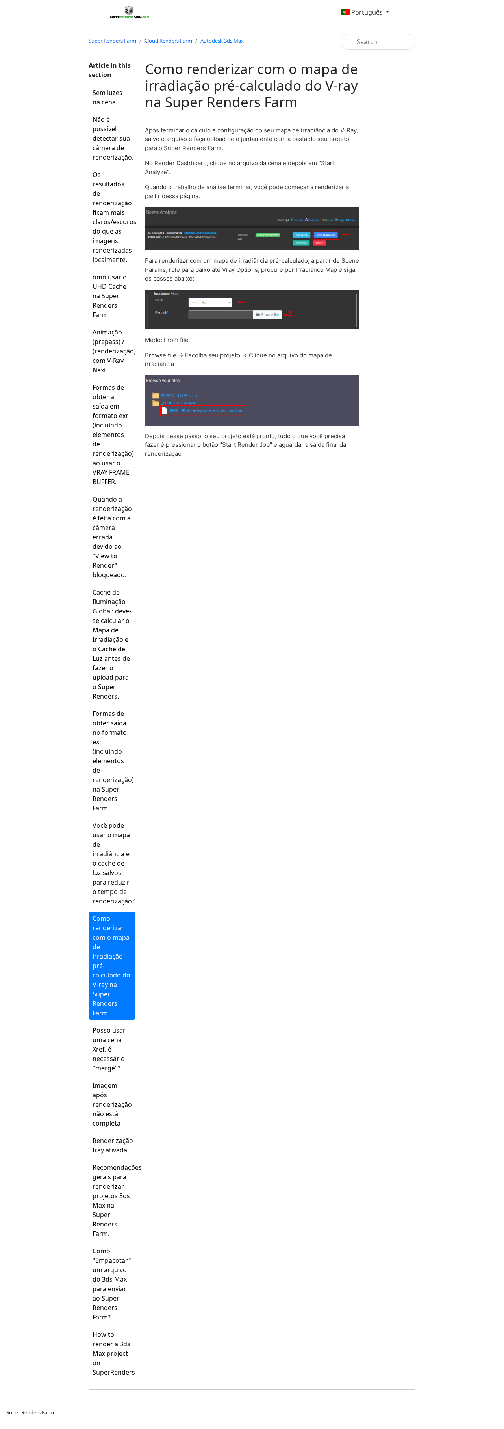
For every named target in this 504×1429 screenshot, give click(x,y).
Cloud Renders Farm (168, 40)
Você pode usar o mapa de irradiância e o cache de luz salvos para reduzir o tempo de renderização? (114, 863)
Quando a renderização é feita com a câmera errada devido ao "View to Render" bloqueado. (112, 537)
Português (367, 12)
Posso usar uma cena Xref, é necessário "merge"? (109, 1049)
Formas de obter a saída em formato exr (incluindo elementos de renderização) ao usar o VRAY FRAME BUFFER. (113, 434)
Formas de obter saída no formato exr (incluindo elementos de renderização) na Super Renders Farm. (113, 760)
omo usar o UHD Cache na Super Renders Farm (110, 296)
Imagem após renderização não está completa (112, 1104)
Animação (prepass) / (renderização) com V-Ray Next (114, 351)
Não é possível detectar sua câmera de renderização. (113, 138)
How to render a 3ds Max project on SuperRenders (114, 1353)
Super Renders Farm (112, 40)
